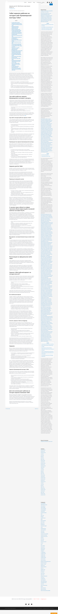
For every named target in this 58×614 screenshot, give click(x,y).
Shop (34, 2)
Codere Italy (42, 531)
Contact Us (39, 2)
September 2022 (43, 465)
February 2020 (43, 493)
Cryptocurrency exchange (44, 533)
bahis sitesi (42, 515)
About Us (29, 2)
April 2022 (42, 472)
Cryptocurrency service (44, 536)
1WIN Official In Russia (44, 504)
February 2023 (43, 460)
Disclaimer (34, 608)
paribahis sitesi (43, 569)
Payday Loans (43, 570)
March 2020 (42, 492)
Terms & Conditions (39, 608)
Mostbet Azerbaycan (44, 562)
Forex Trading (43, 545)
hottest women (43, 548)
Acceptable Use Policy (46, 608)
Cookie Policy (52, 608)
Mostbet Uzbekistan (43, 566)
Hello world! (50, 441)
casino (42, 527)
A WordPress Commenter (44, 441)
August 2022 (42, 467)
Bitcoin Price (42, 523)
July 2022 (42, 468)
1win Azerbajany (43, 503)
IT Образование (43, 552)
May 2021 (42, 485)
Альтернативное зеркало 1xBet (16, 53)
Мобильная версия (14, 49)
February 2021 (43, 488)
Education (42, 537)
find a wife (42, 540)
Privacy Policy (26, 608)
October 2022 (43, 464)
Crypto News (42, 532)
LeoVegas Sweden (43, 557)
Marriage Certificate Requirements (46, 561)
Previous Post (7, 408)
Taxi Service (42, 577)
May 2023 (42, 456)
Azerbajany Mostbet (43, 512)
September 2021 (43, 481)
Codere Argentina (43, 529)
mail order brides (43, 560)
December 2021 (43, 477)
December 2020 (43, 489)
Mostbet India (43, 565)
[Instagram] (51, 2)
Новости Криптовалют (44, 585)
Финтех (42, 586)
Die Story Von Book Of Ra (45, 154)
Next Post (36, 408)
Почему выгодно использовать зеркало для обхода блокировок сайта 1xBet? (16, 69)
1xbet (25, 115)
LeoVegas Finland (43, 553)
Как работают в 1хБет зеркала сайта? (17, 50)
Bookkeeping (43, 524)
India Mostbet (43, 549)
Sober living (42, 574)
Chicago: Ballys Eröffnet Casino (45, 156)
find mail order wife (43, 541)
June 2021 (42, 484)
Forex (41, 544)
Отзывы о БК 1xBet (14, 57)
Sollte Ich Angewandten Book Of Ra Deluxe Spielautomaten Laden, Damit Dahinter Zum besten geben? (47, 352)
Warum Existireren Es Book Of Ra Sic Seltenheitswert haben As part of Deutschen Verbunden (47, 349)
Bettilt (41, 519)
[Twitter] (49, 2)
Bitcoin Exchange (43, 520)
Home (25, 2)
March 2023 (42, 459)
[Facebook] (47, 2)
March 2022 (42, 473)
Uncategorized (12, 8)
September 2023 (43, 452)
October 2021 (43, 480)
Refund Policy (31, 608)
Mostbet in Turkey (43, 564)
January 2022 (43, 476)
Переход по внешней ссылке (16, 29)
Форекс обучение (43, 589)
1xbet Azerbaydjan (43, 508)
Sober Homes (43, 573)
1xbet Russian (43, 511)
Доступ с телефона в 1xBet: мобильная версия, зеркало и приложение (16, 64)
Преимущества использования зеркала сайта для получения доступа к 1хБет (16, 61)
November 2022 (43, 463)
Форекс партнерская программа (45, 590)
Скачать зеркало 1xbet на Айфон (16, 56)
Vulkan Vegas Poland (44, 581)
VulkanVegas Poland (43, 582)
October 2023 (43, 451)
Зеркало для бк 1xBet (15, 28)
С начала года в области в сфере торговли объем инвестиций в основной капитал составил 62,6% (17, 31)
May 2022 (42, 471)
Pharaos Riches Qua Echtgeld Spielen (46, 29)
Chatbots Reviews (43, 528)
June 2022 (42, 469)
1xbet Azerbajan (43, 507)
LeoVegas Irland (43, 556)
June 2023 (42, 455)
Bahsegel (42, 516)
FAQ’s (43, 2)
